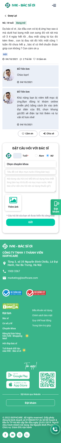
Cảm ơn (29, 133)
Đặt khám (30, 402)
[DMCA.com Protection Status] (10, 306)
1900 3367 (14, 271)
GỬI (30, 222)
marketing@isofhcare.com (23, 277)
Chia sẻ (50, 133)
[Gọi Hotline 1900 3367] (55, 429)
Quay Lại (12, 15)
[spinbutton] (17, 155)
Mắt (5, 54)
